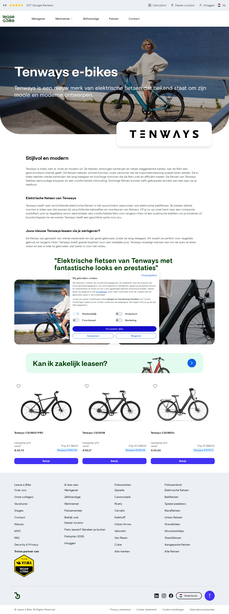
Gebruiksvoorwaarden (202, 609)
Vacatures (21, 503)
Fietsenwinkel (73, 510)
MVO (17, 531)
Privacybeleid (149, 275)
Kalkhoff (119, 517)
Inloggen (70, 543)
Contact (134, 18)
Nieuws (19, 524)
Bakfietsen (171, 496)
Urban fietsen (173, 517)
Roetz (118, 503)
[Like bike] (18, 386)
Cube (118, 544)
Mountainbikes (174, 531)
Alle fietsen (172, 551)
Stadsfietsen (173, 537)
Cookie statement (147, 609)
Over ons (20, 490)
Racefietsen (172, 510)
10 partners (101, 291)
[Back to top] (210, 596)
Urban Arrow (122, 524)
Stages (18, 510)
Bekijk (46, 460)
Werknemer (62, 18)
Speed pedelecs (175, 503)
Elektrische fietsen (177, 490)
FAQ (17, 537)
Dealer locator (73, 522)
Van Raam (120, 537)
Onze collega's (23, 496)
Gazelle (119, 490)
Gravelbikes (172, 524)
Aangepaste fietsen (177, 544)
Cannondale (122, 496)
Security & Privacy (26, 544)
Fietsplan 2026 (74, 536)
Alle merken (122, 551)
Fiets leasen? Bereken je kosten (84, 529)
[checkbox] (76, 314)
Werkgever (38, 18)
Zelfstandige (91, 18)
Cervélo (119, 510)
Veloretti (120, 531)
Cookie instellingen (173, 609)
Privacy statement (120, 609)
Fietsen (114, 18)
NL (224, 5)
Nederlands (190, 595)
